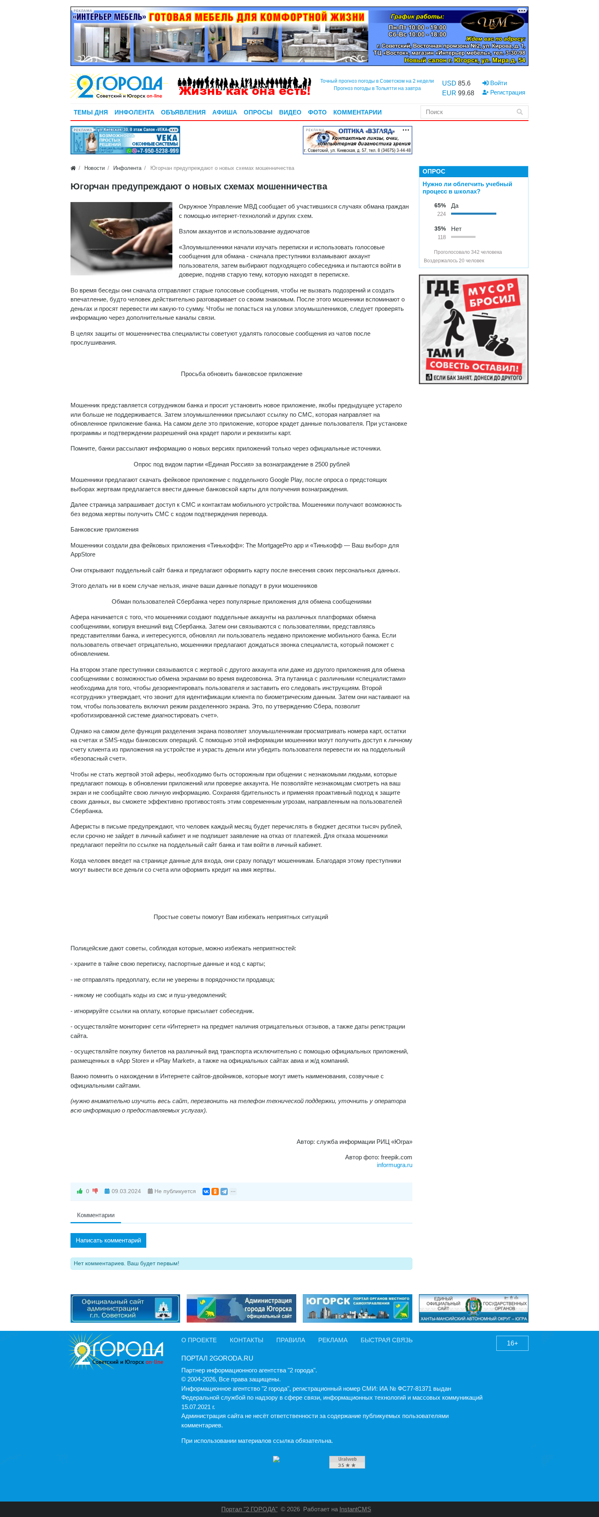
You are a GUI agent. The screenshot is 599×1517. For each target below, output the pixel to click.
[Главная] (73, 168)
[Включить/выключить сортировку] (427, 252)
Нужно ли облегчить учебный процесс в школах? (467, 187)
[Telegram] (224, 1191)
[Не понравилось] (95, 1191)
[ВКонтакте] (206, 1191)
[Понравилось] (80, 1191)
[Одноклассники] (215, 1191)
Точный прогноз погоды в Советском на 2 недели (377, 81)
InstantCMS (355, 1509)
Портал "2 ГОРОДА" (249, 1509)
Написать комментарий (108, 1240)
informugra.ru (394, 1164)
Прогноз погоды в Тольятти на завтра (377, 88)
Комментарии (96, 1214)
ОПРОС (434, 171)
